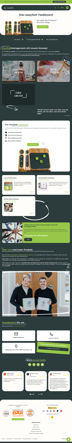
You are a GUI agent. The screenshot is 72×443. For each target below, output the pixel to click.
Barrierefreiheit (27, 438)
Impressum (9, 438)
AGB (3, 438)
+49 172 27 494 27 (53, 338)
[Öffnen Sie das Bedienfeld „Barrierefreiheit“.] (68, 439)
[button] (67, 7)
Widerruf (36, 425)
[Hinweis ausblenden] (70, 2)
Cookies (35, 438)
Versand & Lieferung (36, 431)
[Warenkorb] (55, 7)
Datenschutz (17, 438)
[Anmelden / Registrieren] (58, 7)
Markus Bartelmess (13, 255)
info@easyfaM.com (18, 337)
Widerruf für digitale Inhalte (36, 433)
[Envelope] (29, 364)
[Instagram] (38, 364)
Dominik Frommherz (28, 255)
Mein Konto (36, 427)
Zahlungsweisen (36, 429)
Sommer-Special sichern (59, 1)
